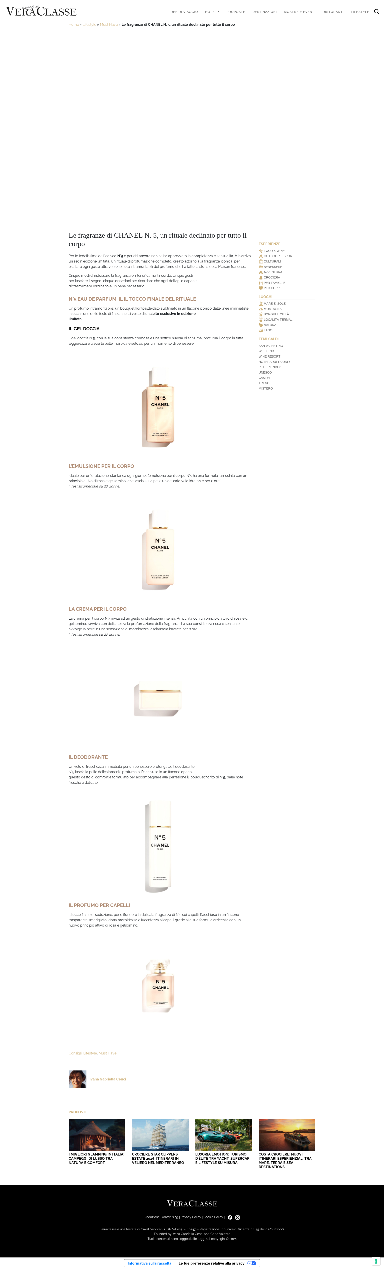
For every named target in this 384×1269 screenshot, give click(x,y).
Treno (264, 383)
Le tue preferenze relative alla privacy (211, 1263)
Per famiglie (274, 282)
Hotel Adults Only (275, 362)
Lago (268, 330)
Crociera (272, 277)
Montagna (273, 309)
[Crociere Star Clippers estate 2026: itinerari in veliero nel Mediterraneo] (160, 1135)
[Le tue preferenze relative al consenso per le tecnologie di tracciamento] (376, 1261)
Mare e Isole (275, 303)
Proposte (235, 12)
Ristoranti (333, 12)
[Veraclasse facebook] (229, 1217)
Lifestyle (360, 12)
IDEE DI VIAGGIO (184, 12)
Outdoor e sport (279, 256)
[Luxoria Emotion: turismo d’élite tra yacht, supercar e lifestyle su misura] (223, 1135)
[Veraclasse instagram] (236, 1217)
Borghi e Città (276, 314)
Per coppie (273, 288)
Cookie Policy (213, 1217)
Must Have (109, 24)
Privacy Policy (191, 1217)
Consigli (75, 1053)
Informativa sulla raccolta (149, 1263)
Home (74, 24)
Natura (270, 325)
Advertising (170, 1217)
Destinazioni (264, 12)
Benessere (273, 267)
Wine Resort (269, 356)
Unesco (265, 372)
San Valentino (271, 346)
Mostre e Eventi (300, 12)
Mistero (266, 388)
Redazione (152, 1217)
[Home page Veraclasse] (41, 11)
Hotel (211, 12)
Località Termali (278, 319)
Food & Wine (274, 251)
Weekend (266, 351)
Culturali (272, 261)
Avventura (273, 272)
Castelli (266, 378)
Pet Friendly (270, 367)
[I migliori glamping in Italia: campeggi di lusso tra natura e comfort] (97, 1135)
